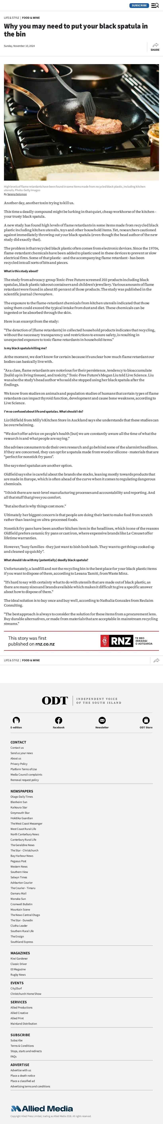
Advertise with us (21, 1070)
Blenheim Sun (19, 802)
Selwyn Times (19, 877)
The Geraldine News (22, 845)
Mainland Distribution (24, 1024)
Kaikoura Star (19, 807)
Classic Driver (19, 964)
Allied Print (17, 1018)
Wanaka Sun (18, 899)
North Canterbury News (25, 834)
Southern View (19, 872)
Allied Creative (19, 1013)
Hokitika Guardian (22, 818)
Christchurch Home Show (26, 994)
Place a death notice (23, 1076)
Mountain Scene (20, 910)
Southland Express (22, 942)
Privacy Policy (19, 764)
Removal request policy (25, 780)
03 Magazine (18, 969)
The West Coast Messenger (26, 824)
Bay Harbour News (22, 856)
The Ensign (17, 936)
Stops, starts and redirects (26, 1051)
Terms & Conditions (22, 1046)
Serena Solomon (17, 194)
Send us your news (22, 753)
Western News (19, 867)
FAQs (13, 1057)
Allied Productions (21, 1008)
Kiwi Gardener (19, 959)
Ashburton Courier (21, 883)
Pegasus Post (18, 861)
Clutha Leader (19, 926)
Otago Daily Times (22, 797)
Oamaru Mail (18, 893)
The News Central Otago (25, 915)
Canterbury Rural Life (23, 840)
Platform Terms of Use (24, 769)
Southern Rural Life (22, 931)
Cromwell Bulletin (21, 904)
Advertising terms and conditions (30, 1086)
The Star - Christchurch (24, 850)
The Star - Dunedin (22, 920)
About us (16, 758)
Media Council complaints (26, 775)
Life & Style (11, 18)
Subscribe (139, 5)
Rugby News (18, 975)
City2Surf (16, 988)
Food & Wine (31, 18)
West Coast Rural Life (23, 829)
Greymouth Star (20, 813)
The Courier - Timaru (23, 888)
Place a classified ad (23, 1081)
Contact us (17, 748)
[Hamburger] (155, 5)
